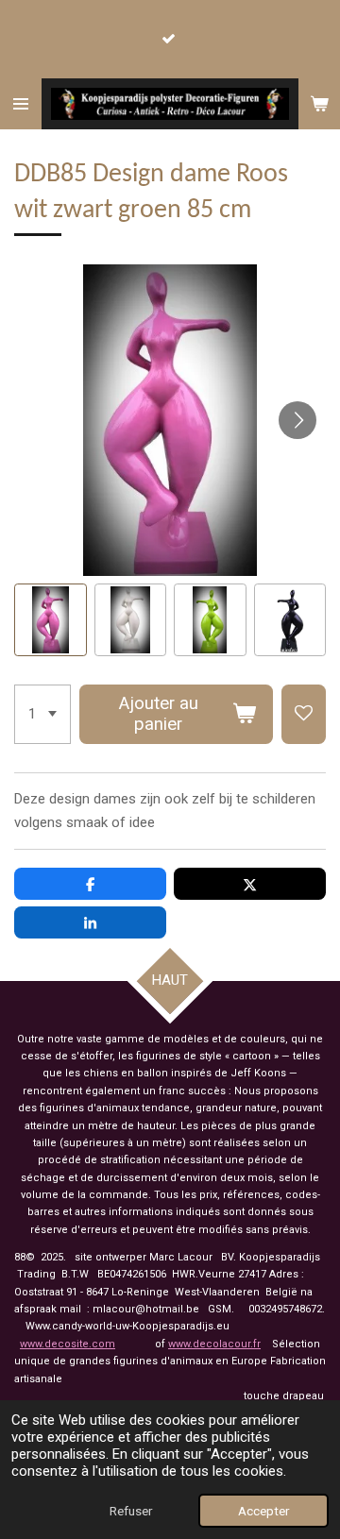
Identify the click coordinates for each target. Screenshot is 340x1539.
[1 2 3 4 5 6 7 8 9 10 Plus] (42, 715)
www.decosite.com (67, 1344)
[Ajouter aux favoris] (303, 715)
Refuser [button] (131, 1510)
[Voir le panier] (319, 103)
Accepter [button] (263, 1510)
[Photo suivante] (297, 420)
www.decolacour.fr (214, 1344)
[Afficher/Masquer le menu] (21, 103)
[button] (50, 619)
